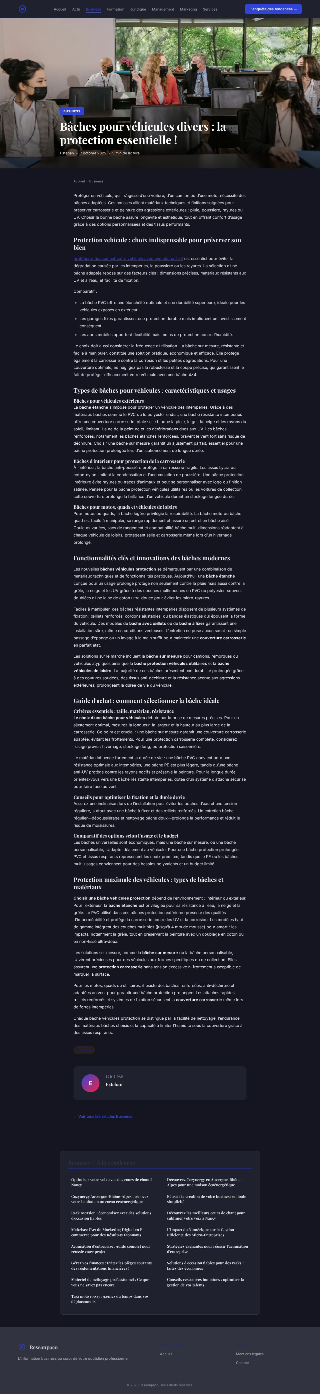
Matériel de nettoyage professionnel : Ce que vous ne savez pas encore (110, 1282)
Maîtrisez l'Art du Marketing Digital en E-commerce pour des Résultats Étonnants (107, 1232)
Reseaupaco (44, 1346)
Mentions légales (250, 1354)
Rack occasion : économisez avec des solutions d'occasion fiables (111, 1215)
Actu (76, 9)
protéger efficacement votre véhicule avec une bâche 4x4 (128, 258)
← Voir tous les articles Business (103, 1116)
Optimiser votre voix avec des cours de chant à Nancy (111, 1182)
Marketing (188, 9)
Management (163, 9)
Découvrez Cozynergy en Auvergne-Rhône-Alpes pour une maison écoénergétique (204, 1182)
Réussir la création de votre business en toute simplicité (206, 1199)
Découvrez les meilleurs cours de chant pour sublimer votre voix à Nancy (206, 1215)
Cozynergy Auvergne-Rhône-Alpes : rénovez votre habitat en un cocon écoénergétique (109, 1199)
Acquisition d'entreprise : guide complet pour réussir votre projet (110, 1249)
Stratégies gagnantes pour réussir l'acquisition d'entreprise (207, 1249)
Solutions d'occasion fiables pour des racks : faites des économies (205, 1265)
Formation (115, 9)
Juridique (138, 9)
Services (210, 9)
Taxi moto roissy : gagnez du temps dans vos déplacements (109, 1299)
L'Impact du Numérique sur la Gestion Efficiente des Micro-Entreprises (200, 1232)
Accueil (60, 9)
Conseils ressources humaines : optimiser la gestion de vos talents (205, 1282)
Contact (242, 1362)
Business (93, 9)
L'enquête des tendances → (273, 9)
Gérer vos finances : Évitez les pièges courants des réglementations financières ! (111, 1265)
